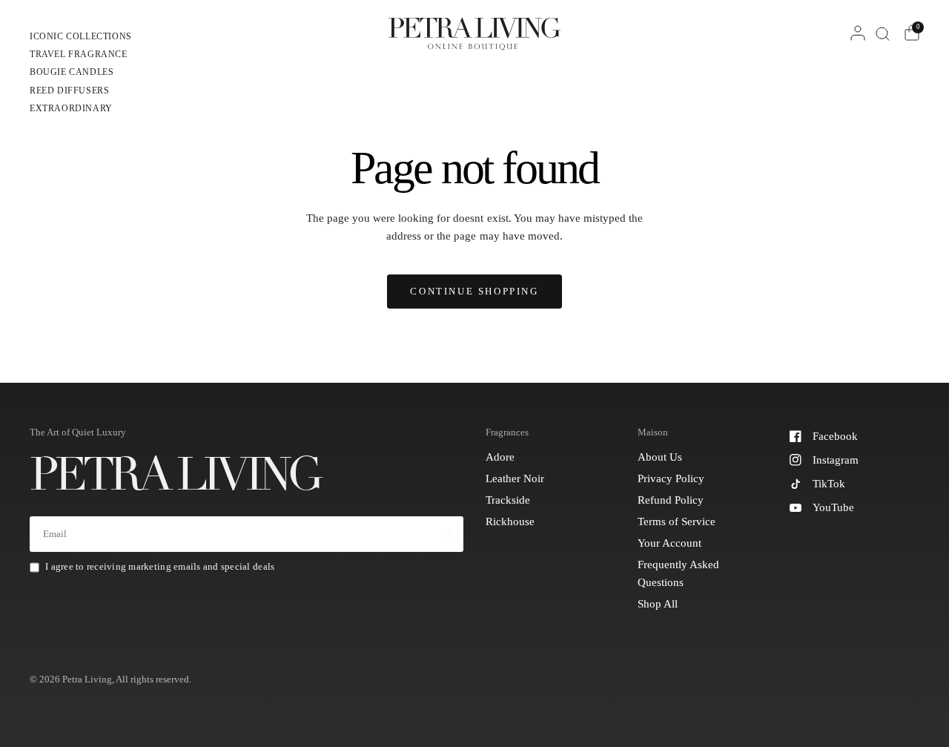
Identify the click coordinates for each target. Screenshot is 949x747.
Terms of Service (676, 521)
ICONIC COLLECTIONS (81, 36)
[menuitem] (81, 38)
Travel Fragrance (79, 54)
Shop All (658, 604)
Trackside (508, 500)
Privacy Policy (671, 478)
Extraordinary (71, 108)
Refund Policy (671, 500)
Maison (653, 432)
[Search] (882, 33)
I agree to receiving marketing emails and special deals (159, 566)
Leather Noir (515, 478)
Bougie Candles (71, 72)
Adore (500, 457)
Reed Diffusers (69, 90)
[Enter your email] (448, 534)
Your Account (669, 543)
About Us (660, 457)
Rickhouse (510, 521)
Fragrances (507, 432)
